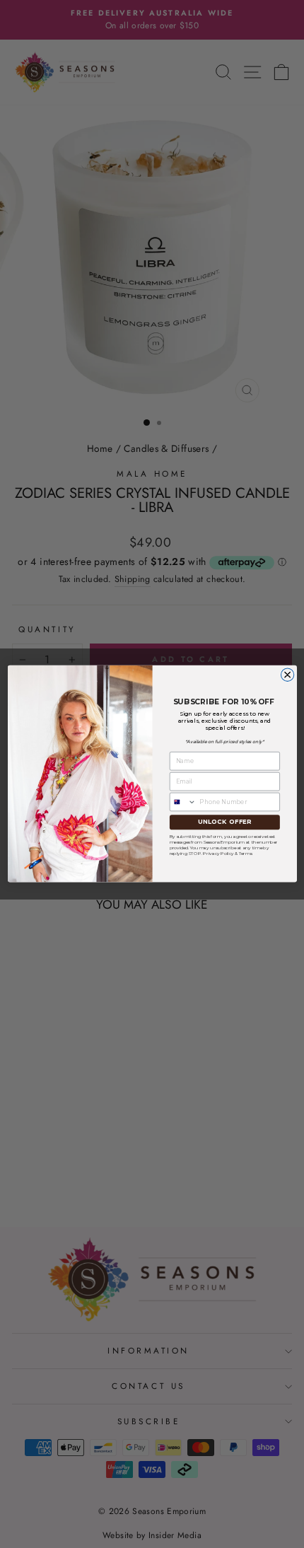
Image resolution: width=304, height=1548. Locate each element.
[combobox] (183, 802)
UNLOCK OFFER (224, 822)
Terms (244, 853)
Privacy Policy (218, 853)
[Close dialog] (287, 674)
